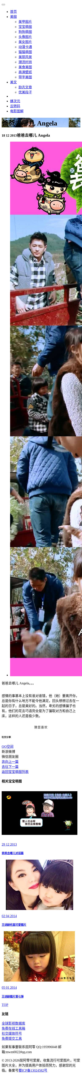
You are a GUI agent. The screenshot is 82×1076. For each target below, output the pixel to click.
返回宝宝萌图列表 (15, 772)
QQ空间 (7, 746)
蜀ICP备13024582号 (33, 1070)
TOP (5, 1005)
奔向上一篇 (10, 762)
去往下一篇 (10, 767)
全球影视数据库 (13, 1023)
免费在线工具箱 (13, 1028)
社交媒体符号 (12, 1033)
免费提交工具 (12, 1038)
